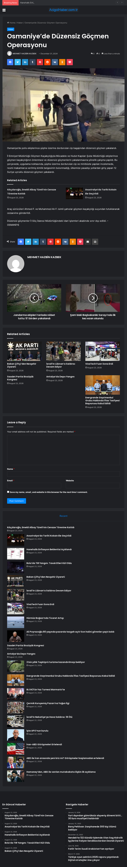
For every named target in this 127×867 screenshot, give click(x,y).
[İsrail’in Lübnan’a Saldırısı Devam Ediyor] (63, 351)
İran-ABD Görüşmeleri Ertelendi (44, 744)
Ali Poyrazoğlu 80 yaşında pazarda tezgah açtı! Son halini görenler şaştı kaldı (70, 631)
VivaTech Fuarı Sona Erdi (99, 363)
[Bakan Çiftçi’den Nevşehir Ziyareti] (24, 351)
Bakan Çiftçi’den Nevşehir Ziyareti (21, 365)
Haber (20, 22)
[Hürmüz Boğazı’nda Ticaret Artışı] (15, 622)
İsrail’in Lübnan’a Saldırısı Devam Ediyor (60, 365)
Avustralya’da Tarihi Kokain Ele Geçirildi (48, 535)
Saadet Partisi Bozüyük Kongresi (20, 378)
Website (70, 480)
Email (10, 480)
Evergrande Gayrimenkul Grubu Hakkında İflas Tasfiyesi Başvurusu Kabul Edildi (102, 400)
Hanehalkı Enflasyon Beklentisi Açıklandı (39, 2)
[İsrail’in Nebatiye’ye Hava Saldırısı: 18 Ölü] (15, 721)
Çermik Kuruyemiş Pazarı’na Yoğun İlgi (47, 703)
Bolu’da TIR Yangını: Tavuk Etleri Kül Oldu (49, 563)
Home (12, 22)
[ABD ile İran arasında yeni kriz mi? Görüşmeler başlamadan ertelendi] (15, 762)
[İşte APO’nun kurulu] (15, 735)
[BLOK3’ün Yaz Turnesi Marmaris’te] (15, 694)
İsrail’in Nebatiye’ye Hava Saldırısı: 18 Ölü (49, 717)
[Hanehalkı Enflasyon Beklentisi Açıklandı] (15, 553)
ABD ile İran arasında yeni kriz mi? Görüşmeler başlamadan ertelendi (65, 758)
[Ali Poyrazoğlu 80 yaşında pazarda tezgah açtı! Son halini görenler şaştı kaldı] (15, 636)
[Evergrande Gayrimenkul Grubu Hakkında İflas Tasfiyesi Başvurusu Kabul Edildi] (102, 385)
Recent (63, 515)
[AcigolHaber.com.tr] (63, 10)
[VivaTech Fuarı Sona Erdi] (102, 351)
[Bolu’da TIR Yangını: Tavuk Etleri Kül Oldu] (15, 567)
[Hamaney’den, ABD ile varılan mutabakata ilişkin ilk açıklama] (15, 776)
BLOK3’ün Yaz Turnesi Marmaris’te (45, 689)
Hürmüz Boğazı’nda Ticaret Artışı (45, 618)
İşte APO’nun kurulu (37, 730)
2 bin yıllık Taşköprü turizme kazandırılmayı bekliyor (55, 662)
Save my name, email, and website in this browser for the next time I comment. (49, 492)
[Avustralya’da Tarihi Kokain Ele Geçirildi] (74, 193)
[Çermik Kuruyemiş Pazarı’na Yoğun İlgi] (15, 707)
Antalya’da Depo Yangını (60, 376)
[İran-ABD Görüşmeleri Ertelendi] (15, 748)
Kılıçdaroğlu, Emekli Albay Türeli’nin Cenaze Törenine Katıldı (40, 527)
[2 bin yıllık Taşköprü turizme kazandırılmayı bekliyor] (15, 666)
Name (11, 469)
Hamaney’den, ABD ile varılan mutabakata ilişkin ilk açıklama (61, 771)
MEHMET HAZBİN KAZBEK (24, 53)
